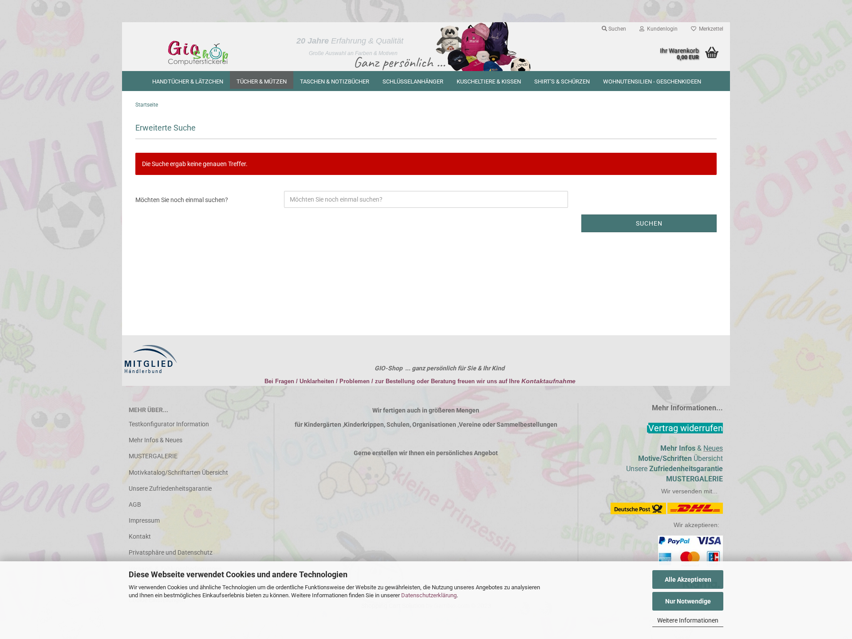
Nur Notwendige (688, 601)
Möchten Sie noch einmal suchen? (181, 199)
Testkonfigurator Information (169, 424)
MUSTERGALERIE (153, 456)
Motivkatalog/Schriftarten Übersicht (178, 472)
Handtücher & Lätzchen (187, 81)
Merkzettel (709, 29)
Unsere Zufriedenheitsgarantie (170, 488)
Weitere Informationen (687, 620)
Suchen (616, 29)
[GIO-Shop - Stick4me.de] (198, 53)
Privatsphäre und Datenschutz (171, 552)
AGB (135, 504)
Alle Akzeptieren (688, 579)
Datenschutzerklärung (429, 595)
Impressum (144, 520)
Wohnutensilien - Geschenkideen (652, 81)
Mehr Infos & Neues (155, 440)
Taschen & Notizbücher (334, 81)
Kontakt (140, 536)
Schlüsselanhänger (413, 81)
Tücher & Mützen (262, 81)
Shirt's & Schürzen (562, 81)
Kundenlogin (661, 29)
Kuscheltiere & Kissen (489, 81)
